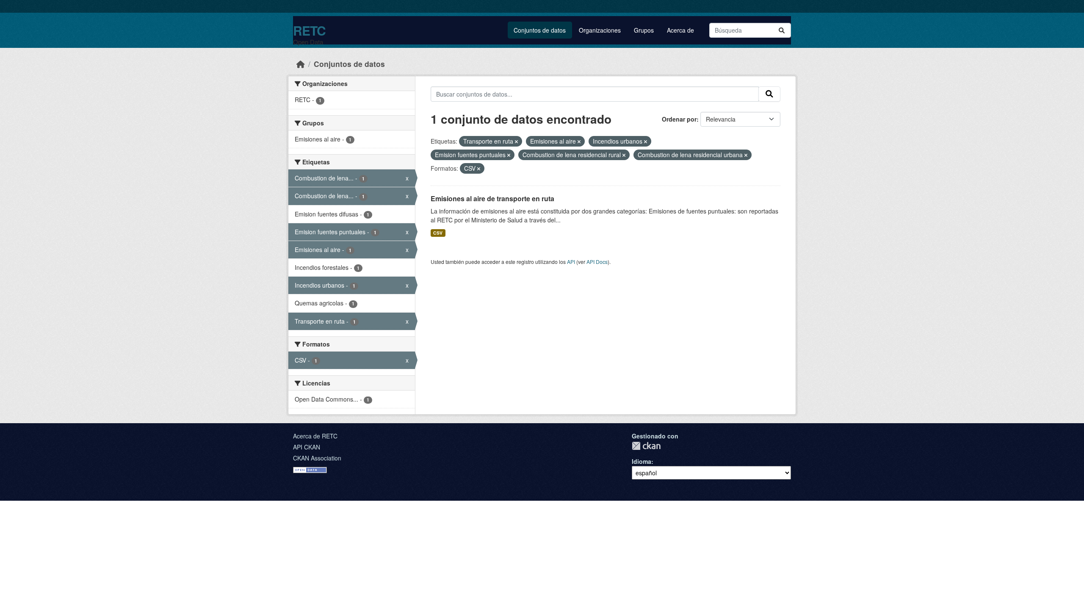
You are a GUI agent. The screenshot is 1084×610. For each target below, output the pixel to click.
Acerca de (680, 30)
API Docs (597, 261)
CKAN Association (317, 458)
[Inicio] (300, 63)
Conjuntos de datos (540, 30)
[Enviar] (781, 30)
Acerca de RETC (315, 436)
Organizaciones (600, 30)
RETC (309, 30)
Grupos (644, 30)
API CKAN (306, 447)
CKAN (646, 445)
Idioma (641, 461)
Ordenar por (679, 119)
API (571, 261)
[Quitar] (516, 141)
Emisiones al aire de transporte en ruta (492, 198)
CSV (437, 233)
